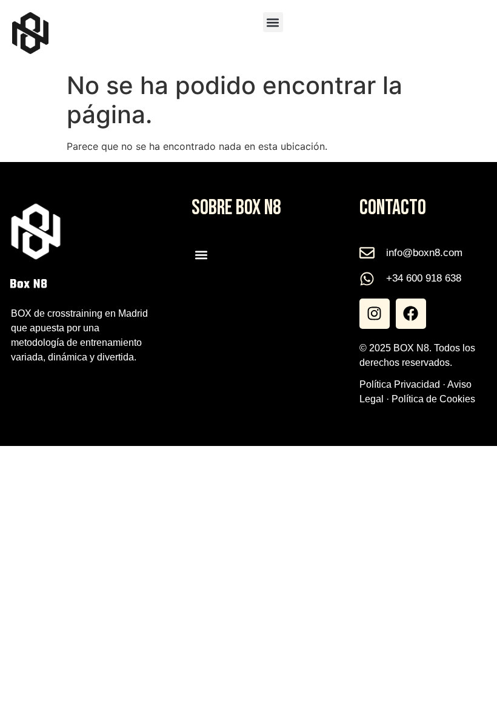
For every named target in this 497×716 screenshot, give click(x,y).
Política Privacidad (399, 384)
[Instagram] (374, 314)
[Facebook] (411, 314)
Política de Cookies (433, 399)
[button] (273, 22)
